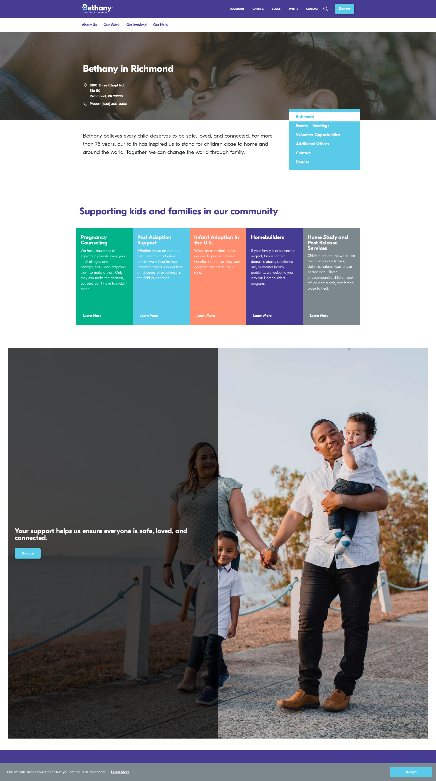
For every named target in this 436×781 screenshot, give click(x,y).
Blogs (276, 8)
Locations (237, 8)
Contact (312, 8)
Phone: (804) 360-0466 (108, 104)
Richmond (305, 116)
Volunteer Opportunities (318, 135)
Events (293, 8)
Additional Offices (312, 144)
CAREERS (258, 8)
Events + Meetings (312, 125)
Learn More (92, 316)
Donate (345, 9)
